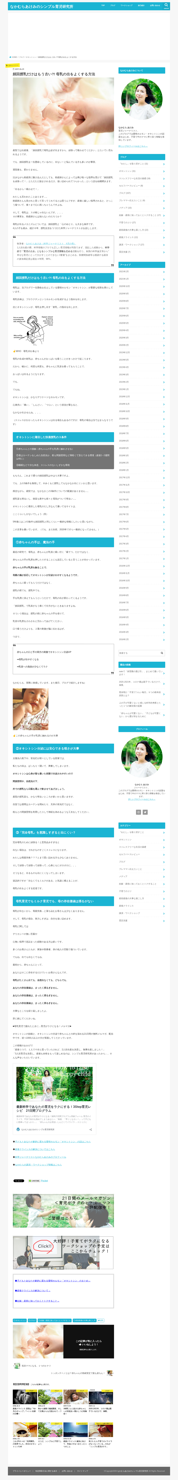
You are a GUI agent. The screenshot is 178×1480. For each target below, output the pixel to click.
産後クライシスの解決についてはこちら (35, 1149)
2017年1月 (124, 558)
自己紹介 (141, 5)
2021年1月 (124, 279)
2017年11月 (124, 485)
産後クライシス (128, 237)
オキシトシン (21, 1320)
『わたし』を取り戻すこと (133, 164)
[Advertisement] (89, 35)
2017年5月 (124, 529)
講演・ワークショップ (131, 245)
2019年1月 (124, 389)
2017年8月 (124, 507)
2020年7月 (124, 308)
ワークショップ (126, 5)
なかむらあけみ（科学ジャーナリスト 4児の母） (51, 243)
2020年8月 (124, 301)
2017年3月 (124, 544)
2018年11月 (124, 404)
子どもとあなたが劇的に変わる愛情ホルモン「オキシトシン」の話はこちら (53, 1141)
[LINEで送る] (34, 1180)
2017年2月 (124, 551)
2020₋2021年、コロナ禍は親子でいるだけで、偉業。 (140, 683)
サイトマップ (82, 1471)
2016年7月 (124, 602)
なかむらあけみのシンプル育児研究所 (41, 6)
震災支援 (124, 252)
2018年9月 (124, 419)
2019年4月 (124, 367)
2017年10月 (124, 492)
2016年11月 (124, 573)
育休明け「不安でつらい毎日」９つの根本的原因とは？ (140, 693)
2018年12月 (124, 396)
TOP (103, 5)
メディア (125, 208)
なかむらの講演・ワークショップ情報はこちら (38, 1164)
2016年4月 (124, 625)
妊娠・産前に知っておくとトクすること (56, 1320)
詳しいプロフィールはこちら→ (133, 146)
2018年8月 (124, 426)
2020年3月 (124, 338)
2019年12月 (124, 352)
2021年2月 (124, 271)
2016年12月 (124, 566)
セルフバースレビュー (131, 186)
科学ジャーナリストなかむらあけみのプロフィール (40, 1157)
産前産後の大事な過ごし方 (86, 1320)
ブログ (112, 5)
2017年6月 (124, 522)
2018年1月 (124, 470)
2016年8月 (124, 595)
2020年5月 (124, 323)
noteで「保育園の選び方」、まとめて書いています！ (141, 673)
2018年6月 (124, 441)
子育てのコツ (127, 222)
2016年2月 (124, 639)
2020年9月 (124, 294)
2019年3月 (124, 374)
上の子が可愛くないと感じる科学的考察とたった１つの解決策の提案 (140, 704)
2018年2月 (124, 463)
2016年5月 (124, 617)
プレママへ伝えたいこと (132, 200)
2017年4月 (124, 536)
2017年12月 (124, 477)
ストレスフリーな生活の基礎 (134, 178)
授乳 (101, 1320)
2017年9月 (124, 500)
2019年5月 (124, 360)
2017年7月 (124, 514)
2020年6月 (124, 316)
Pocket (44, 1180)
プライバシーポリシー (22, 1471)
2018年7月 (124, 433)
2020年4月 (124, 330)
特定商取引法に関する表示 (46, 1471)
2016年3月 (124, 632)
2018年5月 (124, 448)
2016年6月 (124, 610)
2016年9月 (124, 588)
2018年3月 (124, 455)
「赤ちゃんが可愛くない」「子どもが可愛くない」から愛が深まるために (140, 714)
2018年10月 (124, 411)
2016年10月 (124, 580)
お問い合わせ (155, 5)
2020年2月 (124, 345)
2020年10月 (124, 286)
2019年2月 (124, 382)
